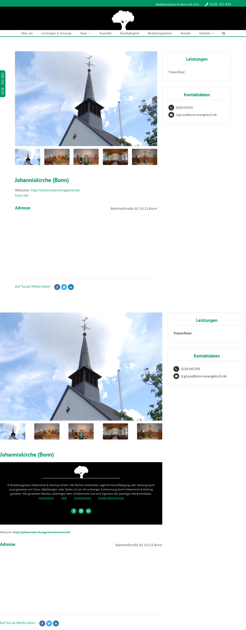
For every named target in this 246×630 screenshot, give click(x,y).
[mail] (88, 511)
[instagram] (81, 511)
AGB (64, 498)
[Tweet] (64, 287)
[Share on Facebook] (57, 287)
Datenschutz (82, 498)
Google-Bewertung (110, 498)
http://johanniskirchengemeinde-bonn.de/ (42, 532)
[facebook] (74, 511)
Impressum (46, 498)
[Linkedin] (71, 287)
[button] (223, 33)
